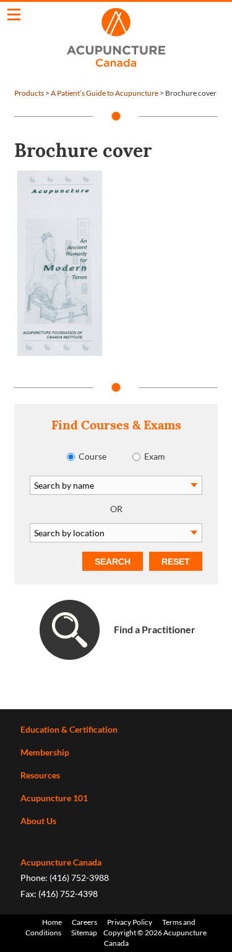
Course (92, 456)
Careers (84, 922)
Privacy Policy (129, 922)
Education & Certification (69, 729)
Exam (154, 456)
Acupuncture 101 (54, 798)
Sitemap (84, 932)
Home (52, 922)
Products (29, 93)
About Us (38, 820)
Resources (40, 775)
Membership (44, 752)
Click (13, 14)
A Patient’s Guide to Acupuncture (104, 93)
